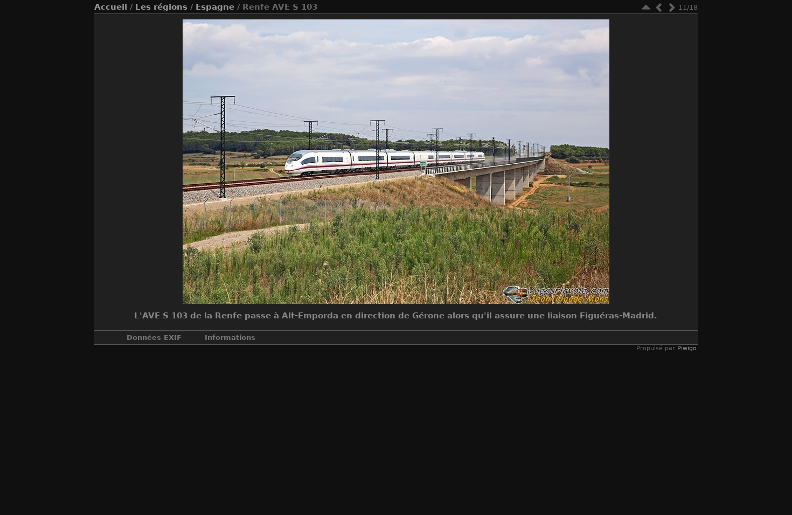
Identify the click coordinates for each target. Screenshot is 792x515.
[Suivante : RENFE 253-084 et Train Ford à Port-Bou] (671, 7)
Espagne (215, 7)
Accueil (110, 7)
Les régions (161, 7)
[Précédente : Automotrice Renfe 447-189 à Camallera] (658, 7)
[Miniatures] (646, 7)
